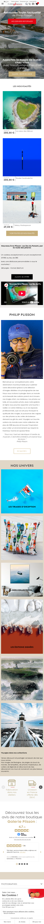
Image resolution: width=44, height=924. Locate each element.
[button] (22, 21)
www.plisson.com (22, 382)
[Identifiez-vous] (33, 4)
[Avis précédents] (3, 852)
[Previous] (3, 787)
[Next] (40, 787)
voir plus (22, 852)
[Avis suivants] (40, 852)
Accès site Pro (32, 1)
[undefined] (34, 837)
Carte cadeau (15, 1)
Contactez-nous (24, 1)
